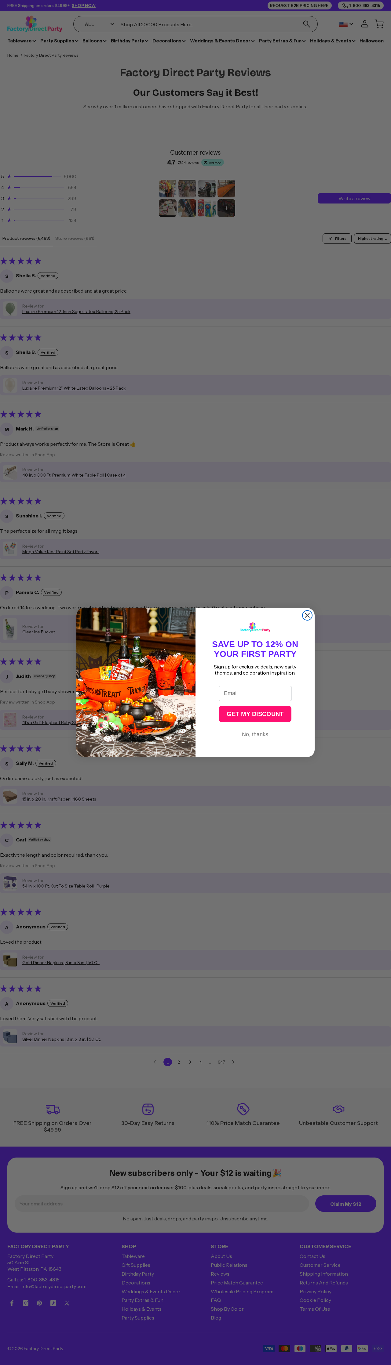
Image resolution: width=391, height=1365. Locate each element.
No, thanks (255, 734)
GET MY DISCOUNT (255, 714)
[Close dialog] (307, 615)
